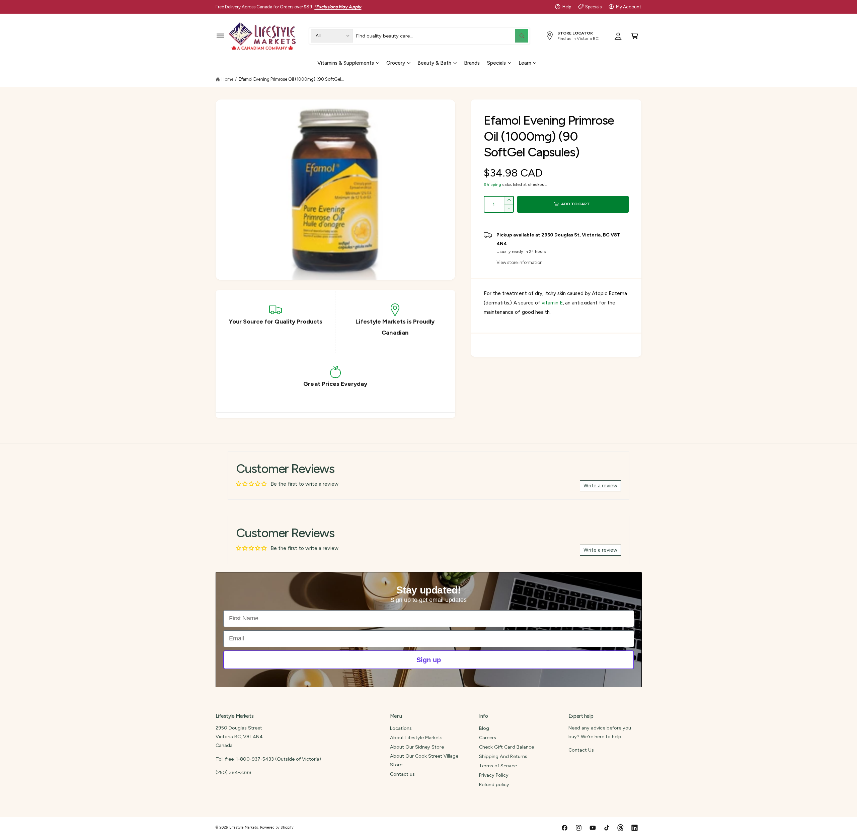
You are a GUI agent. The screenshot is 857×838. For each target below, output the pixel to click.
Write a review (600, 486)
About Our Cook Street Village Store (424, 760)
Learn (525, 63)
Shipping (492, 184)
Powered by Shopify (277, 827)
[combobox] (442, 35)
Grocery (395, 63)
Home (227, 79)
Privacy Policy (494, 775)
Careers (487, 738)
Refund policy (494, 784)
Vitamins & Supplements (345, 63)
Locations (401, 728)
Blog (484, 728)
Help (566, 6)
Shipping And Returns (503, 756)
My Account (628, 6)
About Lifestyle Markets (416, 738)
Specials (593, 6)
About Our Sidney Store (417, 747)
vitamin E (552, 303)
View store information (519, 262)
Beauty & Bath (434, 63)
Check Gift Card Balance (506, 747)
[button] (220, 35)
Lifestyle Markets (243, 827)
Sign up (428, 660)
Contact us (402, 774)
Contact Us (581, 750)
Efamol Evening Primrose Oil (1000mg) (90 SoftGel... (291, 79)
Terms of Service (498, 766)
